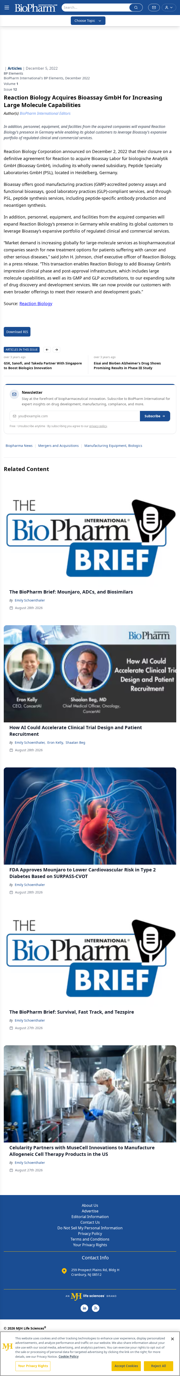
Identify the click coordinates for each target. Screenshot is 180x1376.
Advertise (90, 1211)
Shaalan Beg (75, 742)
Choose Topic (85, 20)
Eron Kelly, (55, 742)
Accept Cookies (126, 1366)
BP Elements (13, 73)
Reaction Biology (35, 303)
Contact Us (90, 1222)
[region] (90, 1353)
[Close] (172, 1339)
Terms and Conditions (90, 1239)
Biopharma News (19, 445)
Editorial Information (90, 1216)
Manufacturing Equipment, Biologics (113, 445)
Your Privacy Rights (90, 1244)
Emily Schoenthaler (30, 600)
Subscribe (152, 416)
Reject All (158, 1366)
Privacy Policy (90, 1233)
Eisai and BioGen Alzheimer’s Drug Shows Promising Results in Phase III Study (127, 365)
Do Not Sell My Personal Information (90, 1227)
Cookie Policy (69, 1356)
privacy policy (98, 426)
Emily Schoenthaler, (30, 742)
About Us (90, 1205)
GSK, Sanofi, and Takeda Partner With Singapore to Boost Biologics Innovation (43, 365)
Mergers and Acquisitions (58, 445)
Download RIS (17, 332)
